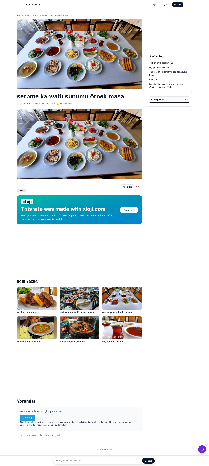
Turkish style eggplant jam (161, 63)
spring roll (153, 79)
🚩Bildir (138, 187)
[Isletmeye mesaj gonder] (202, 449)
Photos (21, 190)
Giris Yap (28, 417)
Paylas (129, 187)
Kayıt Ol (177, 4)
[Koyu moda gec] (154, 4)
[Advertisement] (79, 248)
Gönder (148, 461)
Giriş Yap (165, 4)
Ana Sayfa (21, 15)
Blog (30, 15)
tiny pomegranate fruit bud (161, 67)
